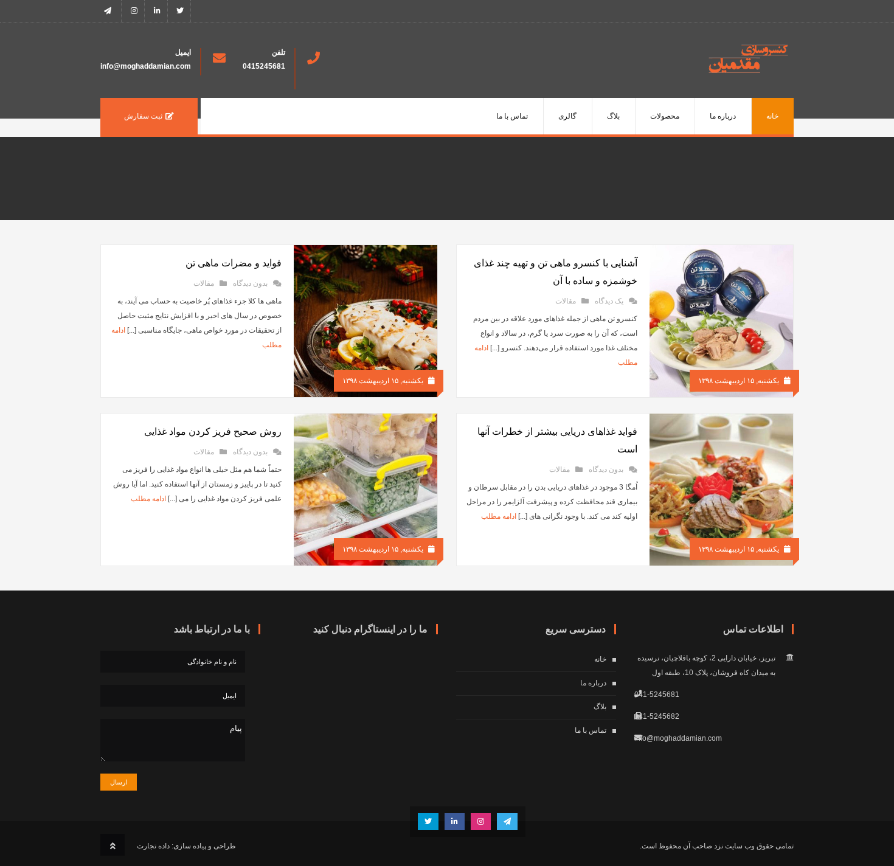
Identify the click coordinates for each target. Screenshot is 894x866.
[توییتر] (180, 11)
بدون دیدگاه (250, 283)
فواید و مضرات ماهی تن (233, 263)
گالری (567, 116)
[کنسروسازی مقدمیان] (748, 71)
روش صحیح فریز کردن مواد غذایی (213, 431)
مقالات (565, 301)
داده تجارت (153, 846)
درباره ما (723, 116)
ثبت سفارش (143, 116)
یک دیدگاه (609, 301)
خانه (772, 116)
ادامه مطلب (498, 516)
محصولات (664, 116)
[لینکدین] (157, 11)
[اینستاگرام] (134, 11)
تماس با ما (512, 116)
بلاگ (613, 116)
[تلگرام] (111, 11)
